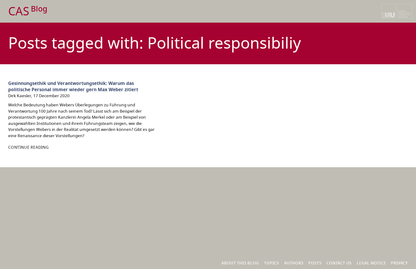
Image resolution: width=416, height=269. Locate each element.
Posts (314, 263)
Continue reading (28, 147)
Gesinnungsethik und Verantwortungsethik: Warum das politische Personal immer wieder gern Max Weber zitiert (73, 86)
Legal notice (371, 263)
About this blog (240, 263)
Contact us (339, 263)
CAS (27, 11)
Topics (271, 263)
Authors (294, 263)
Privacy (399, 263)
